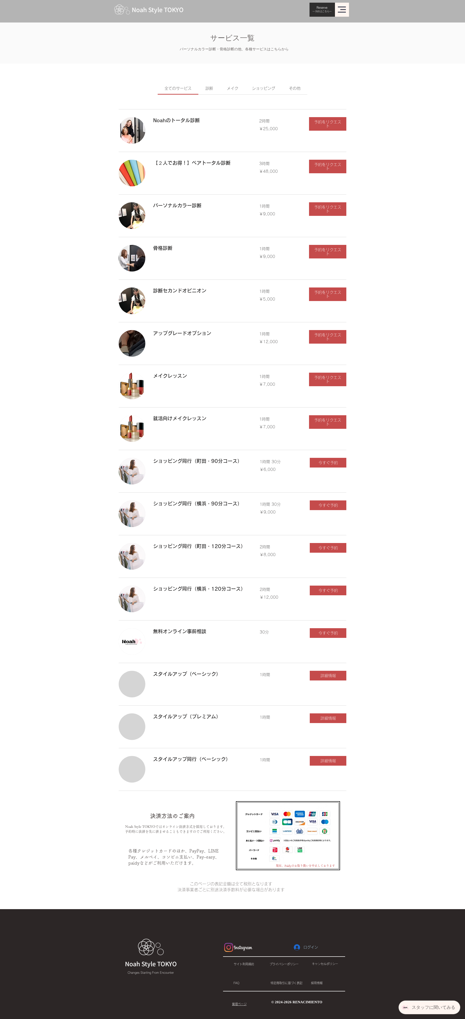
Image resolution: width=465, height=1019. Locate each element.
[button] (342, 10)
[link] (178, 88)
